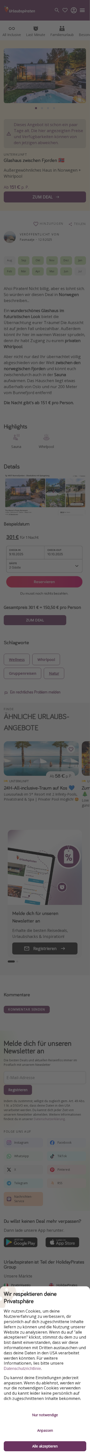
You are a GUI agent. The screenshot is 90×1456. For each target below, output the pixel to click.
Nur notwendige (45, 1414)
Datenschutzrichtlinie (22, 1368)
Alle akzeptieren (45, 1446)
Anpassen (45, 1430)
